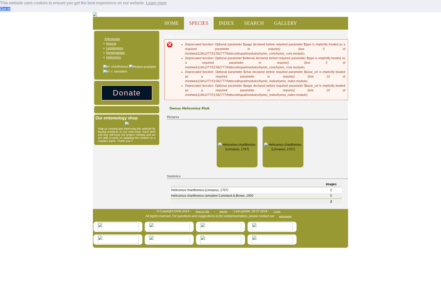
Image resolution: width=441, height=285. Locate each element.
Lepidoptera (114, 48)
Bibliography (182, 36)
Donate (127, 93)
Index (226, 23)
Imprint (223, 211)
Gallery (285, 23)
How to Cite (202, 211)
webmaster (285, 216)
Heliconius (113, 57)
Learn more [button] (156, 3)
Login (277, 211)
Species (199, 23)
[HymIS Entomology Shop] (127, 125)
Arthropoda (112, 39)
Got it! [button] (5, 9)
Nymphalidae (115, 53)
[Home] (99, 14)
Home (171, 23)
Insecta (111, 43)
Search (254, 23)
